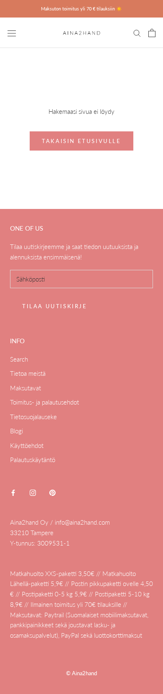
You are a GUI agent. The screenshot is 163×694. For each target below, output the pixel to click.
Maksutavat (25, 388)
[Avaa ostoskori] (151, 33)
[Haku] (137, 33)
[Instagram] (33, 492)
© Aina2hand (81, 673)
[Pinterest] (52, 492)
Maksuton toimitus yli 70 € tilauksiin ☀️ (81, 8)
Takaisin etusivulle (81, 141)
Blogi (16, 431)
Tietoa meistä (28, 373)
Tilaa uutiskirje (54, 306)
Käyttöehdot (26, 445)
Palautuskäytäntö (32, 459)
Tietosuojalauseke (33, 416)
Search (19, 359)
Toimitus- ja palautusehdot (44, 402)
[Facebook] (13, 492)
